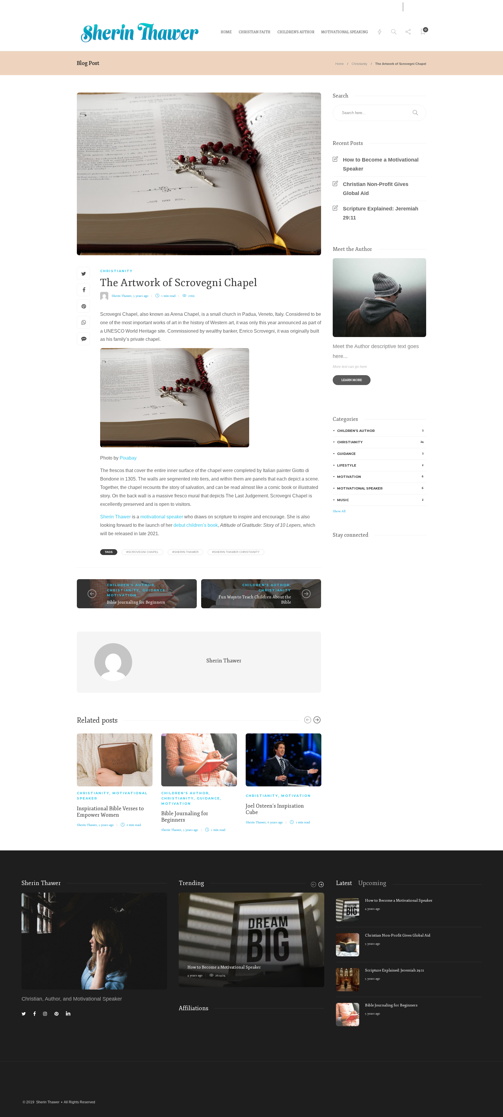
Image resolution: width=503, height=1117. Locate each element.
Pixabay (128, 457)
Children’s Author (295, 32)
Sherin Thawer (121, 296)
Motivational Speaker (380, 488)
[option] (114, 779)
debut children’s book (195, 525)
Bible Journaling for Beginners (136, 602)
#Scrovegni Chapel (142, 552)
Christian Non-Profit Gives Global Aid (375, 188)
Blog (100, 6)
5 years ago (140, 296)
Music (380, 500)
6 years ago (275, 822)
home (226, 32)
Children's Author (130, 585)
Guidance (154, 590)
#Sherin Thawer (185, 552)
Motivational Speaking (344, 32)
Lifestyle (380, 465)
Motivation (122, 595)
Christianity (359, 63)
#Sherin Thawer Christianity (236, 552)
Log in (387, 7)
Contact (83, 6)
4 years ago (195, 975)
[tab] (344, 883)
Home (339, 63)
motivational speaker (161, 516)
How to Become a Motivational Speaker (381, 164)
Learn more (351, 380)
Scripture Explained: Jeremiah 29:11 (380, 213)
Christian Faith (254, 32)
